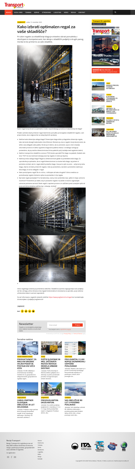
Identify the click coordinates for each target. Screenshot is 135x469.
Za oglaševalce (10, 453)
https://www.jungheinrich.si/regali (60, 297)
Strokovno (46, 12)
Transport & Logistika (101, 21)
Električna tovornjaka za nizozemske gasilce (111, 99)
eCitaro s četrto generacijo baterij (112, 121)
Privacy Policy (67, 333)
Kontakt (82, 12)
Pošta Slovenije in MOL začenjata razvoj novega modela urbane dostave (50, 363)
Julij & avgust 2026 (98, 24)
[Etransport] (15, 5)
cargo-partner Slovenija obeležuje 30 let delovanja (26, 403)
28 (128, 461)
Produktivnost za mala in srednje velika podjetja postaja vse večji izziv (26, 363)
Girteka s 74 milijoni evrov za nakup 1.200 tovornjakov (112, 110)
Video (66, 12)
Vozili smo (18, 12)
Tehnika (28, 12)
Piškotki (99, 461)
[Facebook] (11, 457)
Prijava (77, 325)
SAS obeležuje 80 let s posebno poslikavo (73, 402)
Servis (36, 12)
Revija (73, 12)
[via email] (33, 311)
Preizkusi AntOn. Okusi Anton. (49, 401)
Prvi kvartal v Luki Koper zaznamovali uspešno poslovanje (75, 362)
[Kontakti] (8, 457)
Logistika (57, 12)
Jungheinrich (21, 306)
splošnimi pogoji (66, 329)
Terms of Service (78, 333)
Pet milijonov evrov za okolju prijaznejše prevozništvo (112, 134)
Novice (8, 12)
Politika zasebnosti (108, 461)
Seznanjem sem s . (59, 329)
